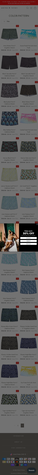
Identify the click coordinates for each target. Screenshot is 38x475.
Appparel (28, 240)
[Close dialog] (37, 224)
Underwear (28, 243)
